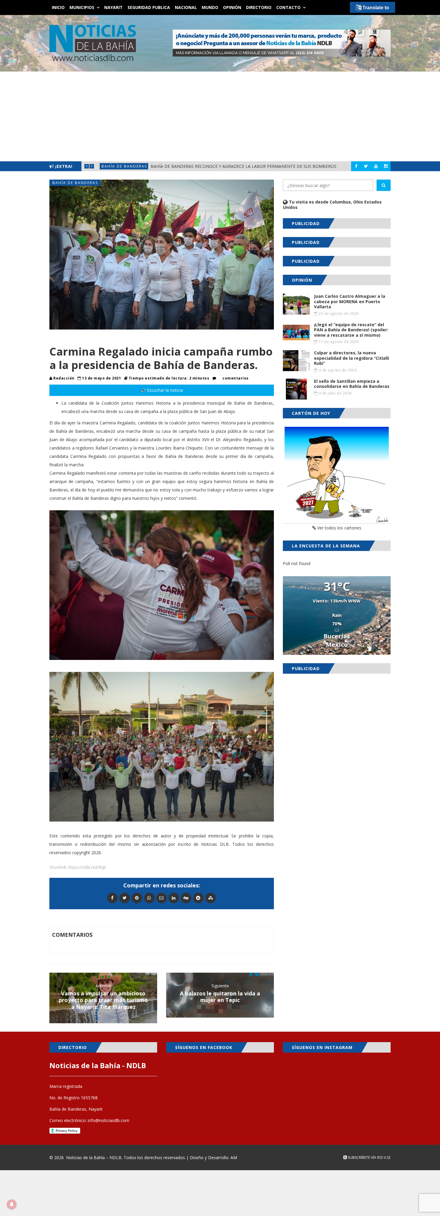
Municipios (81, 7)
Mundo (210, 7)
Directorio (258, 7)
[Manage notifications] (11, 1204)
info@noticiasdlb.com (108, 1120)
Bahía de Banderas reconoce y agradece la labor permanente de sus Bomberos (220, 166)
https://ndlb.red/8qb (87, 867)
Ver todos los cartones (338, 528)
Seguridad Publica (149, 7)
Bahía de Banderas (136, 166)
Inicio (58, 7)
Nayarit (113, 7)
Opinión (232, 7)
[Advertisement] (220, 116)
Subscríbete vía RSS (365, 1157)
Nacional (186, 7)
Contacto (288, 7)
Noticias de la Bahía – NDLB (94, 1157)
